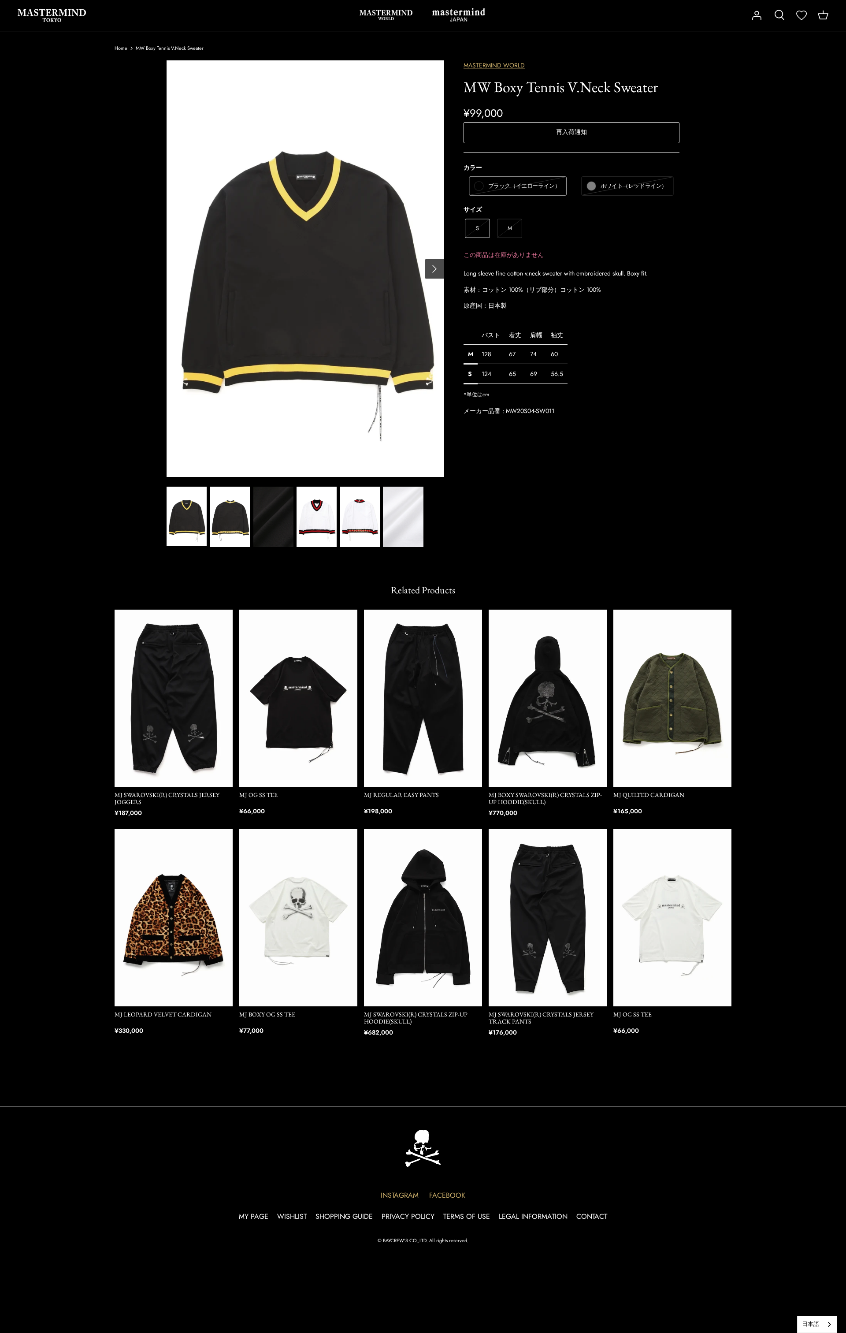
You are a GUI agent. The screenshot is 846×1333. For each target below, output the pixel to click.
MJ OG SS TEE (258, 795)
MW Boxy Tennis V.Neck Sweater (170, 48)
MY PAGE (253, 1216)
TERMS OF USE (466, 1216)
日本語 (810, 1324)
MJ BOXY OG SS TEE (267, 1014)
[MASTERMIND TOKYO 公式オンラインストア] (52, 15)
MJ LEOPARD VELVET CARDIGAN (163, 1014)
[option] (305, 268)
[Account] (756, 15)
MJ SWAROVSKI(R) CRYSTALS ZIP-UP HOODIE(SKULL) (416, 1018)
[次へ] (434, 269)
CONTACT (591, 1216)
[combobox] (817, 1324)
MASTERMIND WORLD (386, 15)
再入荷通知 (571, 131)
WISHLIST (292, 1216)
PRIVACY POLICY (408, 1216)
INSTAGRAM (400, 1195)
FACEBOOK (447, 1195)
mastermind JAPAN (458, 15)
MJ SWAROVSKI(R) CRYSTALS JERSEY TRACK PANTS (541, 1018)
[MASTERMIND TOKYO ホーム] (423, 1148)
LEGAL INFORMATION (533, 1216)
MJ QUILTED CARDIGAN (648, 795)
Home (121, 48)
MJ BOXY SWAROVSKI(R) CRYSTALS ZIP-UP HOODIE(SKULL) (545, 798)
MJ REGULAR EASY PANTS (401, 795)
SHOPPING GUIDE (344, 1216)
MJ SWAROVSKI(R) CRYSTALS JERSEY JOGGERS (167, 798)
